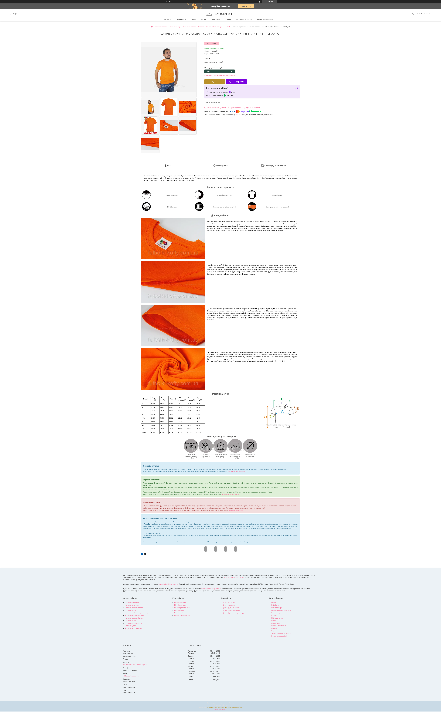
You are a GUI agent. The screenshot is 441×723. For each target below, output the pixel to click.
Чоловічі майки (130, 610)
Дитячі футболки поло (231, 608)
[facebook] (142, 554)
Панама (274, 615)
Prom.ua (231, 703)
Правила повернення (236, 510)
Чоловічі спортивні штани (134, 615)
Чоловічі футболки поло (134, 608)
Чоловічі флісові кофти (133, 623)
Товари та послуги (161, 27)
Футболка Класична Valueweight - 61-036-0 (214, 27)
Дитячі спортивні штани (231, 610)
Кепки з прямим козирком (281, 610)
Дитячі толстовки (229, 605)
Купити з (232, 82)
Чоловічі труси (130, 620)
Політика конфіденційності (234, 707)
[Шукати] (9, 13)
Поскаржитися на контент (215, 707)
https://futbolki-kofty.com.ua (234, 577)
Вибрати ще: (219, 75)
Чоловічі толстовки (132, 605)
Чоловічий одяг (175, 27)
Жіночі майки (179, 610)
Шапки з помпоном (278, 626)
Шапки (273, 620)
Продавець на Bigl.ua (221, 705)
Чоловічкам (181, 19)
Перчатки (274, 631)
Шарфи (274, 628)
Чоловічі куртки (130, 626)
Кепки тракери (276, 608)
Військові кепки (277, 618)
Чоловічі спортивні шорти (134, 618)
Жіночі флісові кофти (182, 615)
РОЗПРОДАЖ (215, 19)
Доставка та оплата (244, 19)
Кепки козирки (276, 613)
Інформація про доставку (236, 471)
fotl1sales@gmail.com (131, 676)
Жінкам (193, 19)
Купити (214, 82)
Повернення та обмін (265, 19)
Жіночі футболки (180, 602)
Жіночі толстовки (180, 605)
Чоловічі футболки (189, 27)
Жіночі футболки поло (182, 608)
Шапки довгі (275, 623)
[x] (145, 554)
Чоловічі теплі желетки (133, 628)
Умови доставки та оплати (281, 633)
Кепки (273, 602)
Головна (167, 19)
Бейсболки (275, 605)
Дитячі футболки (229, 602)
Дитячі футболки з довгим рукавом (236, 613)
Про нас (228, 19)
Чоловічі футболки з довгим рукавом (138, 613)
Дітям (203, 19)
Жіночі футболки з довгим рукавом (187, 613)
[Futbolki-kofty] (209, 13)
